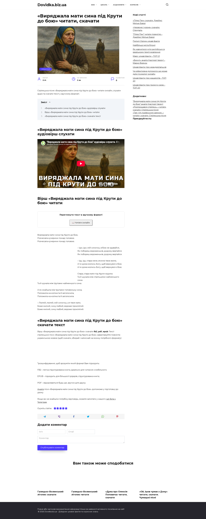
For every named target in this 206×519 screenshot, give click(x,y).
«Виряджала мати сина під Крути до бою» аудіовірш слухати (75, 108)
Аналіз (40, 389)
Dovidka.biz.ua (51, 4)
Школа (104, 5)
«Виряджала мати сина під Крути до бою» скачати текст (73, 116)
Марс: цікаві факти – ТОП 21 (146, 56)
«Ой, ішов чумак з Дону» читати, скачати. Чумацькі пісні (153, 494)
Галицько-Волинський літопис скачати (50, 493)
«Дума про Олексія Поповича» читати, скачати (116, 494)
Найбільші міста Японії (144, 45)
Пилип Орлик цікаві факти (146, 41)
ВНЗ (93, 5)
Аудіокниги (118, 5)
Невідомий (45, 69)
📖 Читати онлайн (81, 223)
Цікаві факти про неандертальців (149, 67)
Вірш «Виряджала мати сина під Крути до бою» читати (72, 112)
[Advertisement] (57, 262)
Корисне (134, 5)
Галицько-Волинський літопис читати (84, 493)
